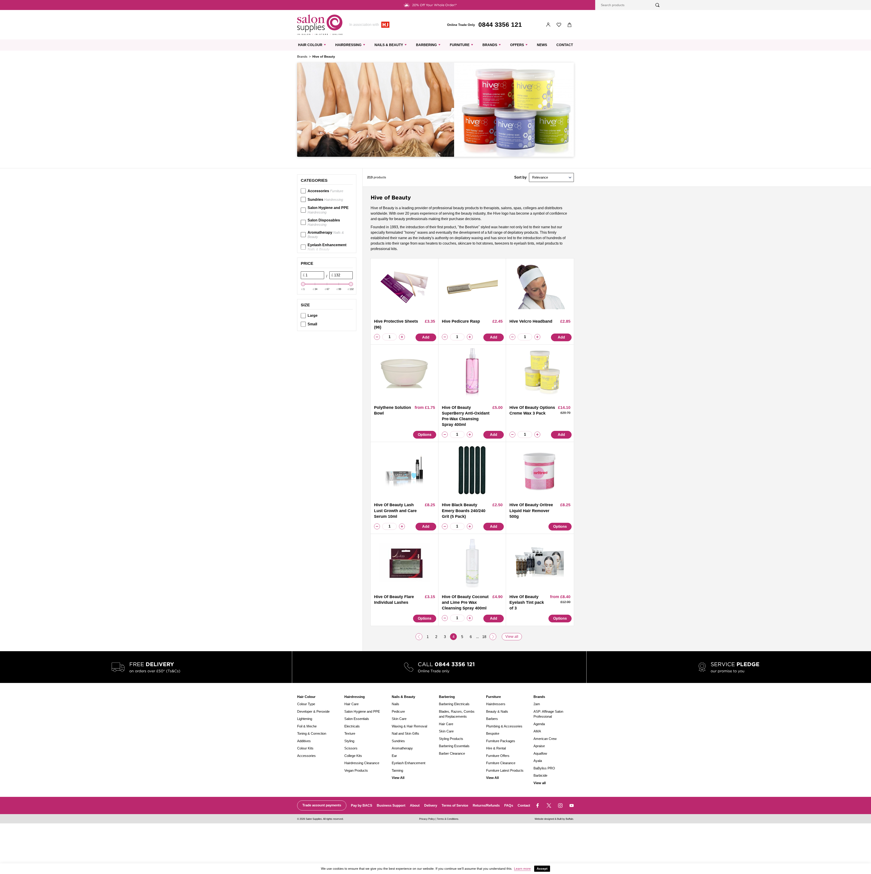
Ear (394, 756)
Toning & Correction (311, 733)
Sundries (325, 199)
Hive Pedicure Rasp (461, 321)
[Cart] (569, 25)
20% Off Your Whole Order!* (434, 5)
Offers (517, 45)
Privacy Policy (427, 819)
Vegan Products (356, 770)
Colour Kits (305, 748)
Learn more (522, 868)
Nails (395, 704)
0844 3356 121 (500, 24)
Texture (349, 733)
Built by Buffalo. (565, 819)
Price (307, 263)
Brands (489, 45)
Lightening (304, 719)
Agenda (539, 724)
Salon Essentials (356, 719)
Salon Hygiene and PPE (328, 210)
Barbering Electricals (454, 704)
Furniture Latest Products (505, 770)
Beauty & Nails (497, 711)
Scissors (350, 748)
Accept (542, 868)
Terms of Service (455, 805)
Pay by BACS (361, 805)
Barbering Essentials (454, 746)
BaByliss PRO (544, 768)
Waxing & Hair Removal (409, 726)
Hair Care (351, 704)
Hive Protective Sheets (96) (396, 324)
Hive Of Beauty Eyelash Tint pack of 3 (526, 602)
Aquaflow (540, 753)
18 (484, 637)
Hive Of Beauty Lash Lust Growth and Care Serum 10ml (395, 510)
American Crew (545, 739)
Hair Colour (310, 45)
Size (305, 305)
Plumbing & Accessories (504, 726)
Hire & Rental (496, 748)
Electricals (352, 726)
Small (312, 324)
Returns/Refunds (486, 805)
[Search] (657, 5)
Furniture (460, 45)
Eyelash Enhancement (327, 247)
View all (511, 636)
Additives (304, 741)
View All (398, 778)
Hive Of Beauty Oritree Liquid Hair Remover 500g (531, 510)
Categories (314, 180)
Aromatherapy (326, 235)
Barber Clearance (452, 753)
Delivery (430, 805)
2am (536, 704)
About (415, 805)
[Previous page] (419, 636)
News (542, 45)
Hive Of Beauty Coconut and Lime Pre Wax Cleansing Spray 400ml (465, 602)
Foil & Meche (307, 726)
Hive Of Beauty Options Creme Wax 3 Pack (532, 410)
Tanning (397, 770)
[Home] (320, 25)
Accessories (325, 191)
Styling (349, 741)
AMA (537, 731)
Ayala (537, 761)
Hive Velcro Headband (530, 321)
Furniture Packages (500, 741)
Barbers (492, 719)
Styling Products (451, 739)
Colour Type (306, 704)
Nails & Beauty (388, 45)
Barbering (426, 45)
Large (313, 315)
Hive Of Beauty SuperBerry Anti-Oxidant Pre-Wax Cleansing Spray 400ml (465, 416)
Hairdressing (348, 45)
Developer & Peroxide (313, 711)
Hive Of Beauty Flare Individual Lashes (394, 599)
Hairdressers (495, 704)
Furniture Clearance (500, 763)
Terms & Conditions (447, 819)
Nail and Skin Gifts (405, 733)
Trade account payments (321, 805)
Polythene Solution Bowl (392, 410)
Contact (564, 45)
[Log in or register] (548, 25)
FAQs (508, 805)
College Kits (353, 756)
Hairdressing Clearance (361, 763)
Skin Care (399, 719)
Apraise (539, 746)
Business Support (391, 805)
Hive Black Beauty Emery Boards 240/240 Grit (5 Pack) (463, 510)
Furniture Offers (497, 756)
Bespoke (492, 733)
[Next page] (492, 636)
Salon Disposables (324, 222)
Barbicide (540, 775)
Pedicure (398, 711)
